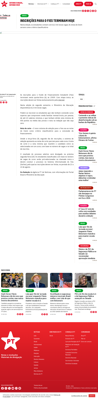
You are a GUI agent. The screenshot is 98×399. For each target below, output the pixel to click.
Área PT (78, 4)
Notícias (37, 332)
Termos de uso (38, 385)
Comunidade (85, 332)
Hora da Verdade (86, 112)
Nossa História (69, 335)
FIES (81, 99)
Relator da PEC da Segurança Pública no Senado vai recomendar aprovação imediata (87, 253)
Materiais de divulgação (11, 357)
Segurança (84, 246)
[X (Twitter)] (88, 11)
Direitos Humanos (39, 359)
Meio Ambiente (38, 371)
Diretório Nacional (70, 358)
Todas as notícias (5, 16)
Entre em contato (86, 341)
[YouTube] (90, 11)
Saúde (36, 347)
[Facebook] (83, 11)
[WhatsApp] (93, 11)
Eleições (83, 130)
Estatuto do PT (69, 338)
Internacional (38, 344)
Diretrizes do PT (55, 332)
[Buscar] (96, 4)
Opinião (36, 365)
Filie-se (88, 4)
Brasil (82, 147)
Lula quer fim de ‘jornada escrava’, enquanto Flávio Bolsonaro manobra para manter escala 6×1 (36, 297)
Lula (35, 335)
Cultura (36, 362)
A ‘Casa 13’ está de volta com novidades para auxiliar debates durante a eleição (87, 212)
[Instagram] (85, 11)
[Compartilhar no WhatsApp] (6, 102)
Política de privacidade (40, 388)
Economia (37, 338)
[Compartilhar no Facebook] (1, 102)
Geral (51, 335)
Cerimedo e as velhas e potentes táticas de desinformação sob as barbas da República (88, 118)
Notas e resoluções (9, 355)
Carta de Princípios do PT (72, 341)
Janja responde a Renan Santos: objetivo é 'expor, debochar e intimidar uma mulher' (87, 175)
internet (61, 100)
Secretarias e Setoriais (72, 360)
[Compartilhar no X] (20, 314)
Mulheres (84, 168)
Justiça (36, 368)
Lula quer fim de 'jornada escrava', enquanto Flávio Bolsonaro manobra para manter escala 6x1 (87, 232)
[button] (32, 4)
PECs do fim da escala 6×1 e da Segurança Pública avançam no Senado (85, 296)
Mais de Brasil (5, 270)
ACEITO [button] (92, 395)
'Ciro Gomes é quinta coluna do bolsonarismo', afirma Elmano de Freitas (87, 136)
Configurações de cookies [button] (79, 396)
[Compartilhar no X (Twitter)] (4, 102)
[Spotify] (95, 11)
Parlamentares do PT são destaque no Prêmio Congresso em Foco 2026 (87, 194)
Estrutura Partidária (71, 349)
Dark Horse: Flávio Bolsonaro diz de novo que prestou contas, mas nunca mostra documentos (87, 155)
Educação (37, 356)
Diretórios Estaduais (71, 363)
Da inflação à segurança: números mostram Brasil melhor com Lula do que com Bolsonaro (60, 297)
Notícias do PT (85, 188)
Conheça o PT (70, 332)
